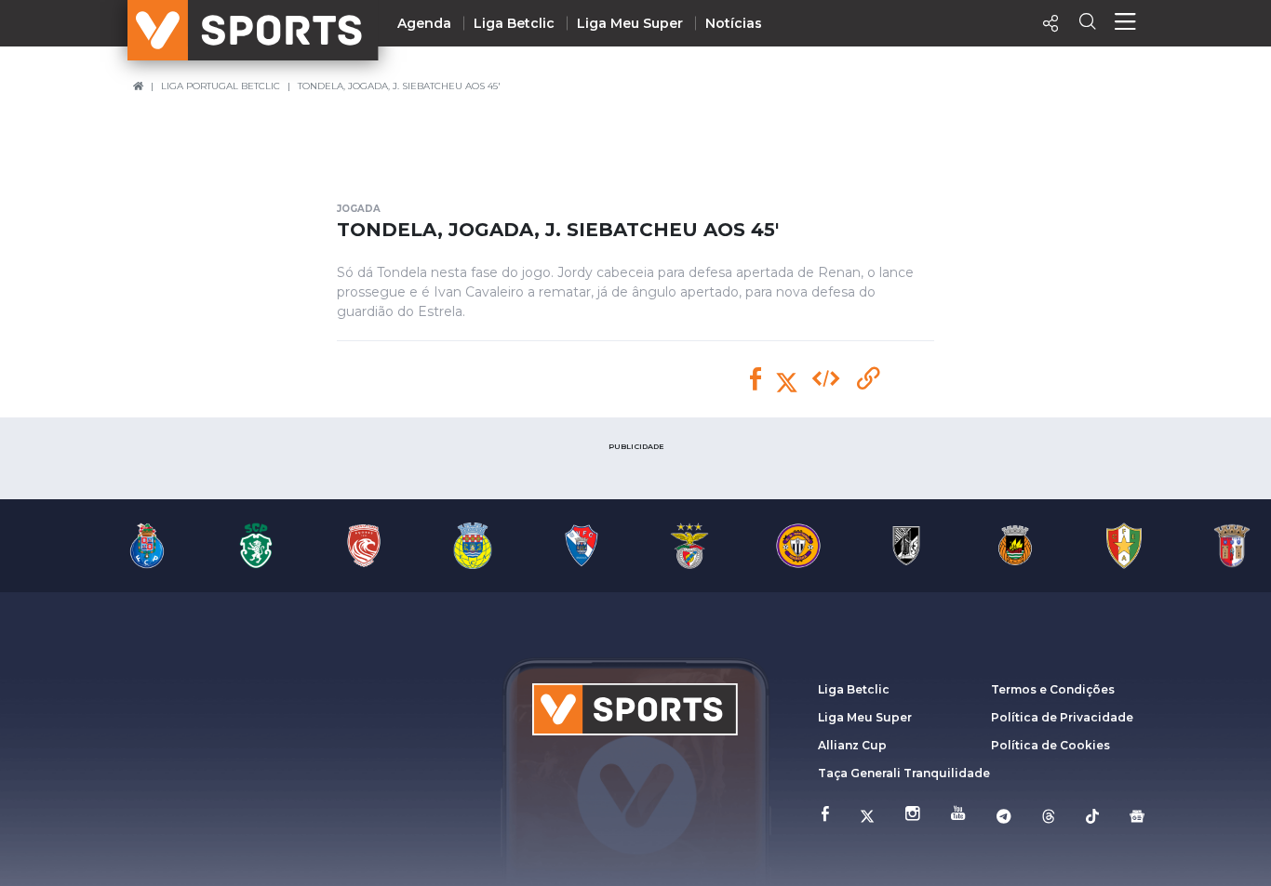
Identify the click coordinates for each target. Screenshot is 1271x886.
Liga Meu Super (630, 23)
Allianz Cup (852, 745)
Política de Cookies (1050, 745)
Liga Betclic (514, 23)
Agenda (424, 23)
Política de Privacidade (1062, 717)
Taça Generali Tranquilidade (904, 773)
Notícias (733, 23)
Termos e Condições (1053, 689)
